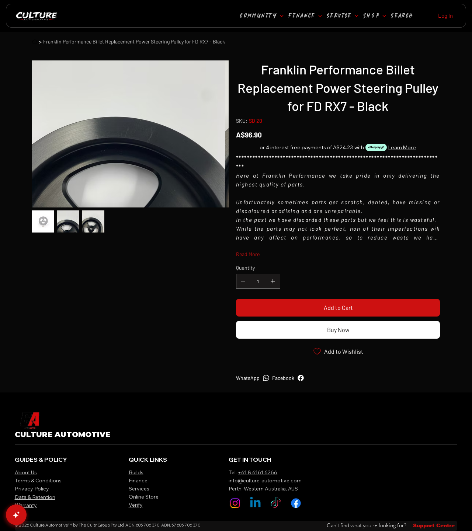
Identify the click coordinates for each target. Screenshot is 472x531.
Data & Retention (35, 497)
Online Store (144, 496)
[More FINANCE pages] (320, 16)
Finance (138, 480)
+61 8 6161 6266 (257, 472)
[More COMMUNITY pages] (282, 16)
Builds (136, 472)
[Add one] (273, 281)
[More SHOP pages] (384, 16)
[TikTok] (275, 503)
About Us (26, 472)
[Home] (34, 41)
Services (139, 488)
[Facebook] (295, 503)
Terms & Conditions (38, 480)
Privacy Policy (32, 488)
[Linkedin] (255, 503)
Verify (136, 505)
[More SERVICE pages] (356, 16)
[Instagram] (235, 503)
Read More (248, 254)
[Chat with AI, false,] (16, 514)
